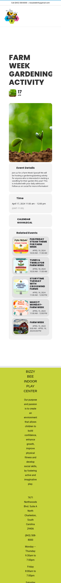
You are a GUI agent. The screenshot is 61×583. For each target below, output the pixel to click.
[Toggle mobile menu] (55, 10)
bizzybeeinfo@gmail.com (39, 3)
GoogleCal (24, 222)
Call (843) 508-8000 (19, 3)
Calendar (23, 219)
